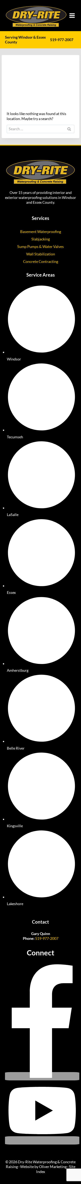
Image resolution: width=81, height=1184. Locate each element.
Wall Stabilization (40, 254)
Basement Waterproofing (40, 231)
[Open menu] (72, 15)
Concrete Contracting (40, 261)
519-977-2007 (61, 39)
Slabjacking (40, 239)
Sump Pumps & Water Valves (40, 246)
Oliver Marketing (53, 1166)
